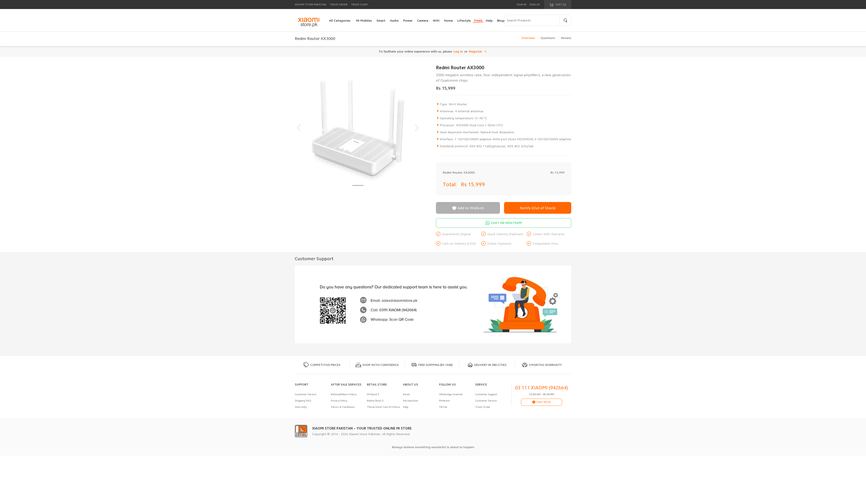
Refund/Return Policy (344, 394)
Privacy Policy (339, 400)
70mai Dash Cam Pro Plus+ (383, 407)
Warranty (301, 407)
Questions (548, 37)
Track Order (339, 4)
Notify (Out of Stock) (537, 208)
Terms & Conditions (343, 407)
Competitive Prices (325, 364)
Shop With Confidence (380, 364)
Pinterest (444, 400)
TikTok (443, 407)
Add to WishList (468, 208)
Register (475, 51)
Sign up (534, 4)
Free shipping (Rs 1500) (435, 364)
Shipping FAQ (303, 400)
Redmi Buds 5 (375, 400)
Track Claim (359, 4)
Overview (528, 37)
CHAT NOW (543, 402)
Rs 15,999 (473, 184)
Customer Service (305, 394)
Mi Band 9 (373, 394)
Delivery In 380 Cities (490, 364)
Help (405, 407)
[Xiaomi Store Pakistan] (308, 22)
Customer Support (486, 394)
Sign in (521, 4)
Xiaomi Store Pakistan (310, 4)
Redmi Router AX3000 (459, 172)
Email (406, 394)
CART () (560, 4)
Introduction (410, 400)
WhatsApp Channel (450, 394)
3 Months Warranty (545, 364)
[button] (358, 185)
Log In (458, 51)
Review (566, 37)
